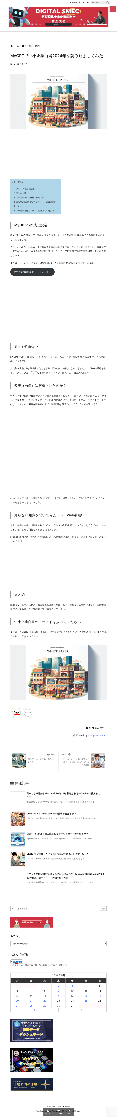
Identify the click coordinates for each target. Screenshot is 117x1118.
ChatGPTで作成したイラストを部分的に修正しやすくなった (58, 853)
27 (17, 1005)
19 (99, 995)
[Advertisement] (58, 154)
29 (44, 1005)
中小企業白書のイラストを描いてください (34, 210)
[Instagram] (84, 2)
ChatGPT (99, 728)
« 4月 (34, 1010)
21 (31, 1000)
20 (17, 1000)
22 (44, 1000)
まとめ (18, 206)
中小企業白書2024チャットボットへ (32, 271)
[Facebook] (80, 2)
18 (86, 995)
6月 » (83, 1010)
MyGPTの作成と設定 (24, 188)
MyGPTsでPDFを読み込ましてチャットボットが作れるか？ (57, 833)
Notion (74, 2)
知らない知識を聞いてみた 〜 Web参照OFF (36, 202)
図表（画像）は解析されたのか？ (30, 197)
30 (58, 1005)
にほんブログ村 (17, 965)
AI (39, 46)
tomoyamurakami (96, 735)
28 (31, 1005)
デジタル (28, 46)
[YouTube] (88, 2)
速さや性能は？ (22, 193)
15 (45, 995)
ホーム (16, 46)
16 (58, 995)
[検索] (108, 2)
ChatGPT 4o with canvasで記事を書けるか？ (51, 813)
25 (85, 1000)
